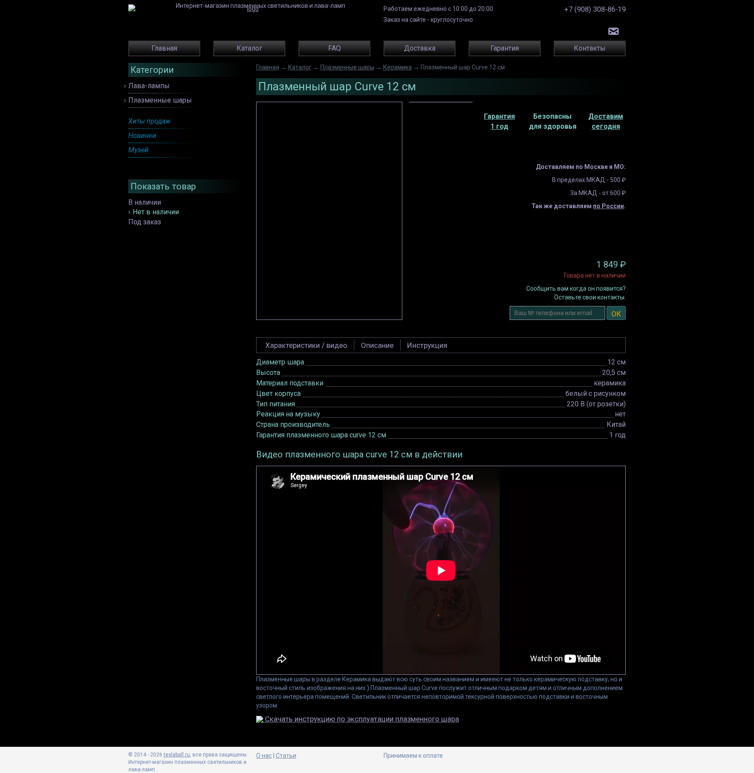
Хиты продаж (149, 121)
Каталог (249, 48)
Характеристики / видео (306, 345)
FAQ (334, 48)
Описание (377, 345)
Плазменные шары (160, 100)
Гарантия (504, 48)
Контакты (590, 48)
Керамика (397, 67)
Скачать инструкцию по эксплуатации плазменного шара (361, 719)
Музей (138, 150)
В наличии (144, 202)
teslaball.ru (177, 755)
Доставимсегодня (605, 121)
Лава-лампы (149, 86)
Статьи (286, 755)
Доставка (419, 48)
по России (608, 206)
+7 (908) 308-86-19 (595, 9)
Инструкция (427, 345)
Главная (164, 48)
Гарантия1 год (499, 121)
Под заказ (144, 222)
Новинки (142, 135)
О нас (264, 755)
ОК (616, 313)
